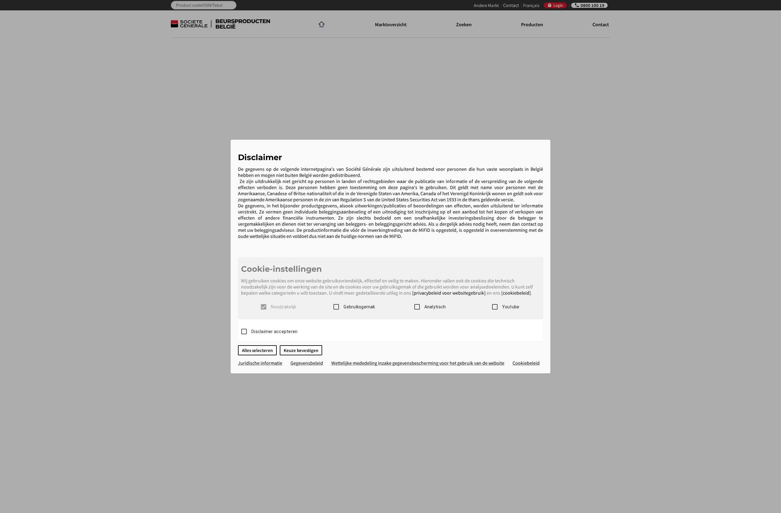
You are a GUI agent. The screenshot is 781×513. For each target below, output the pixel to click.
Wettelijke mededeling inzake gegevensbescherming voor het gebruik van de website (417, 363)
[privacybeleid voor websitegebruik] (449, 293)
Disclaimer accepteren (274, 331)
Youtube (511, 306)
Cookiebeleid (526, 363)
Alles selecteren (257, 350)
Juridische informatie (260, 363)
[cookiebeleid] (516, 293)
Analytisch (435, 306)
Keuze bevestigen (301, 350)
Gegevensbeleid (306, 363)
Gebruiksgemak (359, 306)
